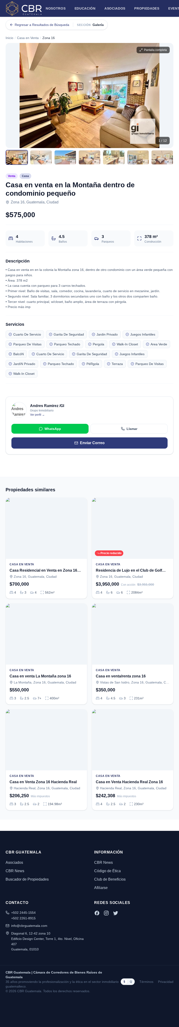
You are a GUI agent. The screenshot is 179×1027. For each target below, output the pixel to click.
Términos (146, 982)
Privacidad (165, 982)
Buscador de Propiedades (27, 879)
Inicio (9, 38)
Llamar (132, 429)
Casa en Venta (28, 38)
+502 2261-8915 (23, 918)
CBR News (15, 871)
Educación (85, 8)
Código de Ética (107, 871)
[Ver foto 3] (65, 157)
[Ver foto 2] (41, 157)
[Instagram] (106, 913)
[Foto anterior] (13, 95)
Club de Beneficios (110, 879)
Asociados (114, 8)
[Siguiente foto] (166, 95)
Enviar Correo (92, 443)
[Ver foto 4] (89, 157)
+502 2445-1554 (23, 912)
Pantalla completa (155, 50)
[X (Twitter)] (115, 913)
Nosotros (56, 8)
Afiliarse (101, 888)
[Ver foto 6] (138, 157)
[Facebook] (97, 913)
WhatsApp (53, 429)
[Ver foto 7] (162, 157)
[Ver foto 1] (17, 157)
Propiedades (146, 8)
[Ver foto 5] (114, 157)
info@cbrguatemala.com (29, 926)
